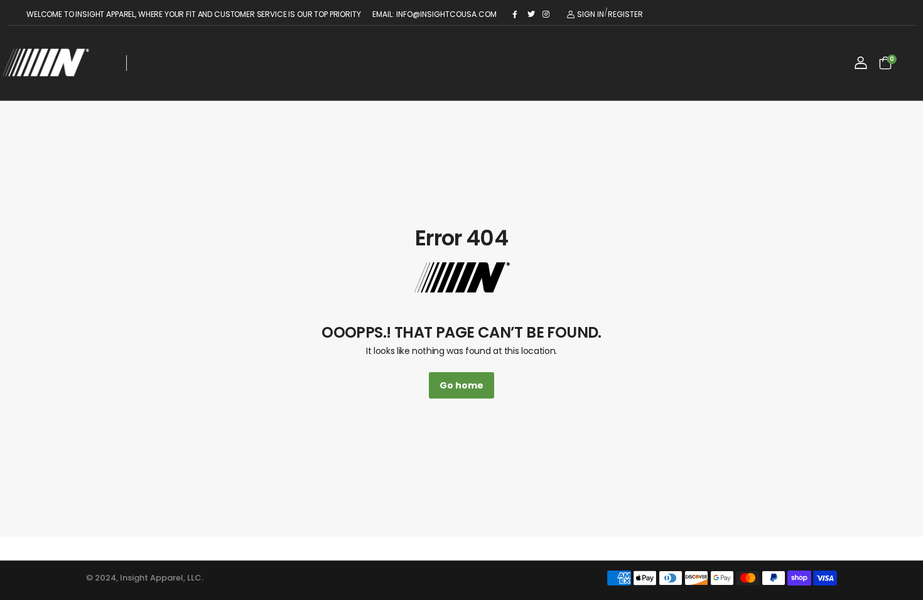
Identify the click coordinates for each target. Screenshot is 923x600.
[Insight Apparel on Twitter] (531, 14)
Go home (461, 385)
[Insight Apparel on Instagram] (546, 14)
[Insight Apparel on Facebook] (516, 14)
